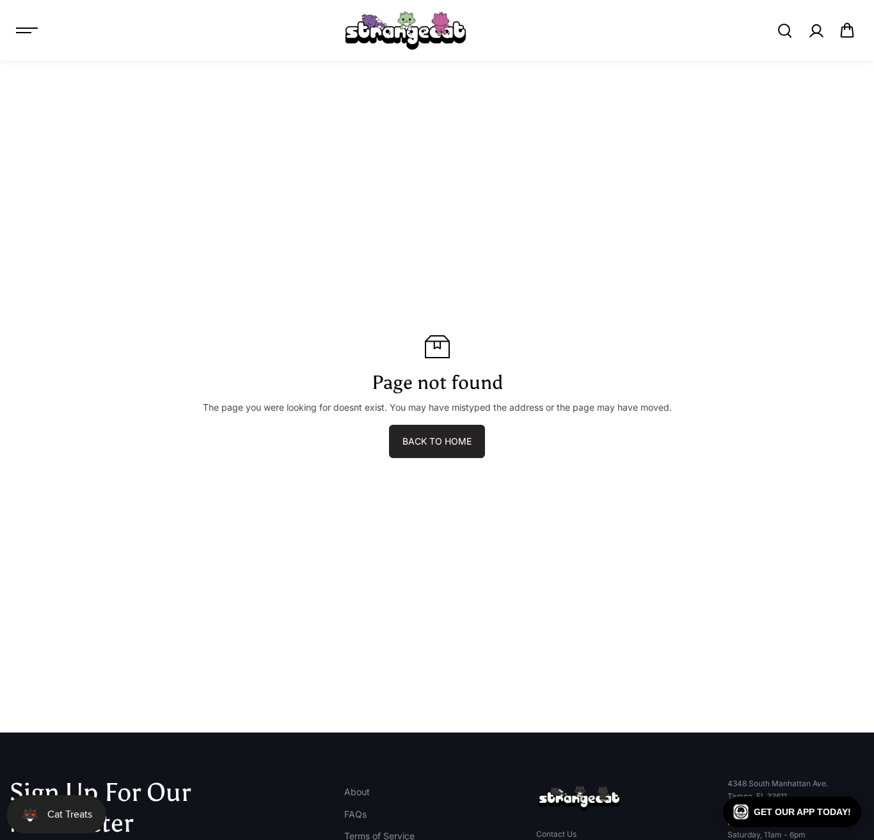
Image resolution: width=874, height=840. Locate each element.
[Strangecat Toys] (406, 30)
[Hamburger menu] (27, 31)
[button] (847, 31)
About (357, 791)
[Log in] (816, 31)
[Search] (784, 31)
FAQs (355, 814)
